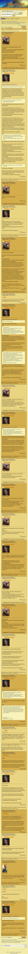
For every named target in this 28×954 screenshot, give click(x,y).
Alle (6, 27)
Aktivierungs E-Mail (5, 11)
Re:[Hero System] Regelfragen (8, 70)
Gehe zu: (24, 944)
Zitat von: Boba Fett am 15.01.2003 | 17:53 (9, 84)
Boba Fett (7, 36)
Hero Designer (12, 226)
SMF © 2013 (13, 952)
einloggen (11, 10)
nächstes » (25, 25)
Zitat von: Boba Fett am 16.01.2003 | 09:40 (9, 319)
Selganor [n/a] (9, 73)
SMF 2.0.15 (8, 952)
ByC (5, 864)
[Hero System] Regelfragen (7, 32)
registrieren (17, 10)
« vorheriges (20, 25)
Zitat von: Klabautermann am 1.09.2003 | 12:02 (10, 916)
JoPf (5, 730)
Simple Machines (18, 952)
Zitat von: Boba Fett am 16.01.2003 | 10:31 (9, 427)
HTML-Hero (15, 230)
